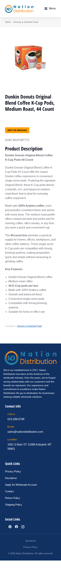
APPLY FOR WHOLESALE (17, 130)
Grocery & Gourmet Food (29, 326)
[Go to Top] (56, 579)
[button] (50, 8)
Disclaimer (30, 541)
